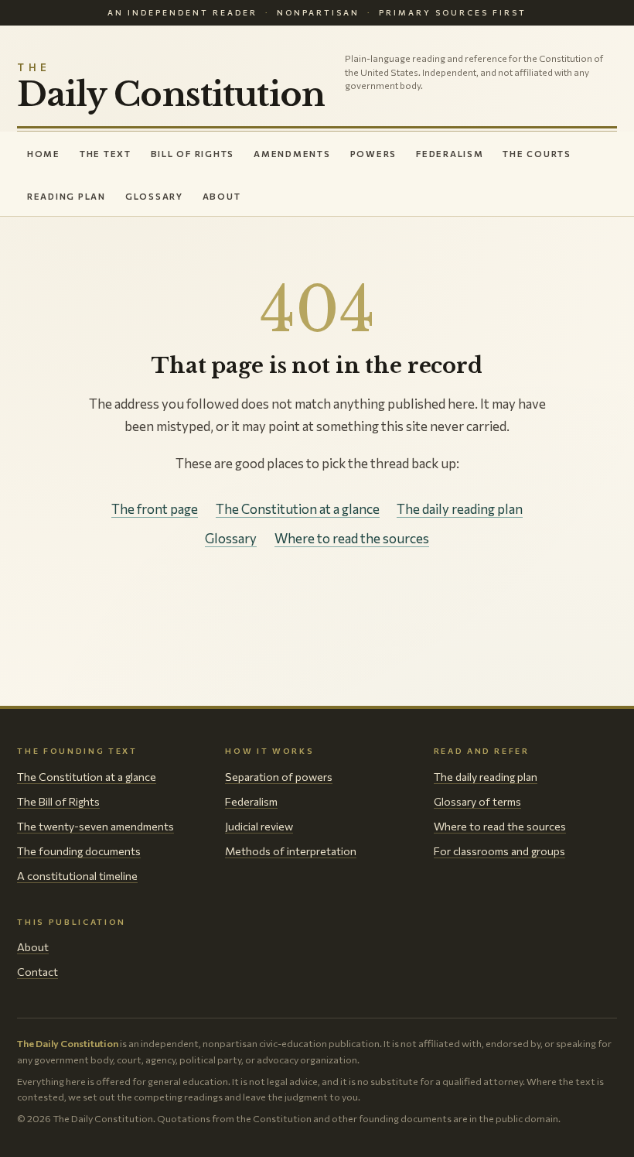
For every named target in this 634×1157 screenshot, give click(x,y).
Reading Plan (66, 196)
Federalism (449, 154)
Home (43, 154)
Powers (373, 154)
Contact (37, 971)
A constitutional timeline (77, 875)
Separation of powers (278, 776)
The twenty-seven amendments (95, 826)
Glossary (154, 196)
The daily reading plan (460, 509)
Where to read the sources (351, 538)
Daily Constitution (171, 87)
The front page (154, 509)
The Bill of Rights (58, 801)
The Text (105, 154)
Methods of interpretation (290, 850)
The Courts (537, 154)
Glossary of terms (477, 801)
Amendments (292, 154)
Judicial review (259, 826)
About (222, 196)
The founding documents (79, 850)
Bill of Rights (192, 154)
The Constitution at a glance (298, 509)
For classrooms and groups (499, 850)
